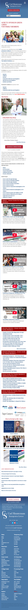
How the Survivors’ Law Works (10, 371)
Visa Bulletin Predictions (6, 60)
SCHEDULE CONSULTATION (13, 10)
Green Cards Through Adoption (10, 182)
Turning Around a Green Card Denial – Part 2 (13, 335)
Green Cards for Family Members (10, 241)
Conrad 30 (3, 550)
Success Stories (6, 169)
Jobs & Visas (16, 548)
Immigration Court (5, 542)
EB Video (16, 584)
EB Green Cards (4, 575)
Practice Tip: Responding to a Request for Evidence (14, 401)
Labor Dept (16, 572)
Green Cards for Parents (8, 185)
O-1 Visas (16, 542)
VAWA (15, 599)
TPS (14, 598)
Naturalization (17, 559)
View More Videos (23, 467)
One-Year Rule (4, 599)
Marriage (3, 559)
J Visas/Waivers (17, 539)
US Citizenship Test (18, 560)
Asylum (3, 591)
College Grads (5, 569)
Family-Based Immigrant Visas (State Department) (14, 360)
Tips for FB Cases (17, 587)
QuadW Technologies (18, 527)
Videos (4, 167)
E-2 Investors (16, 536)
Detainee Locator (4, 587)
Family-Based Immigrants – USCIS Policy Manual (13, 356)
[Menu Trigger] (25, 3)
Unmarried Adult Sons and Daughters (11, 78)
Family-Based (4, 562)
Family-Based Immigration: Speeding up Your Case (14, 293)
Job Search (3, 553)
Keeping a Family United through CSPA (11, 338)
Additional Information (8, 172)
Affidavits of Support (7, 197)
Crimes (2, 584)
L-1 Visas (16, 541)
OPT (2, 571)
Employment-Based (5, 560)
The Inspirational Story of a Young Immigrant (13, 344)
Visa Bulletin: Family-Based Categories (11, 319)
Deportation (4, 579)
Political (3, 593)
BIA (2, 589)
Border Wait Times (18, 577)
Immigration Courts (5, 581)
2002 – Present (17, 581)
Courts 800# (3, 583)
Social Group (4, 596)
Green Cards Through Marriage (10, 179)
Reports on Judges (5, 586)
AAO (15, 574)
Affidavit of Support (18, 593)
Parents (4, 77)
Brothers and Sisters (7, 81)
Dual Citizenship (17, 566)
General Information (7, 170)
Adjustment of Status (5, 565)
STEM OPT (3, 572)
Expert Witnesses (4, 598)
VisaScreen (16, 550)
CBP (2, 541)
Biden (2, 536)
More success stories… (22, 348)
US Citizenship (17, 557)
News (2, 534)
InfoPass (15, 596)
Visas (15, 575)
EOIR (2, 544)
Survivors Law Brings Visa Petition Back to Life (13, 343)
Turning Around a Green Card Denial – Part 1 (13, 337)
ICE (2, 539)
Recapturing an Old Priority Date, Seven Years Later (14, 341)
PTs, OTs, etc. (16, 554)
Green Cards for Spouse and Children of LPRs (13, 192)
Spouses (4, 74)
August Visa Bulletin (5, 478)
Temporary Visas (18, 534)
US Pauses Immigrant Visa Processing (8, 473)
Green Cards (4, 557)
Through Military (17, 563)
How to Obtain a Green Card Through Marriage (13, 216)
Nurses (16, 546)
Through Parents (17, 562)
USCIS (2, 538)
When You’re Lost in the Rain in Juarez (11, 340)
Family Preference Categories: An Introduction (13, 266)
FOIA (15, 595)
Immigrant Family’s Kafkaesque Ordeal (11, 346)
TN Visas (15, 544)
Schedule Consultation (13, 499)
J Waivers (3, 548)
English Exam (16, 551)
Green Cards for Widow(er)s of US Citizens (12, 194)
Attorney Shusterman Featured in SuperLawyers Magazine (12, 476)
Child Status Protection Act (9, 195)
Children (5, 75)
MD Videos (3, 551)
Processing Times (18, 569)
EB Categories (17, 583)
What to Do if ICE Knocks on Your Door (8, 490)
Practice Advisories (7, 173)
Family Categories (17, 586)
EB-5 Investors (4, 563)
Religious (3, 595)
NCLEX (15, 553)
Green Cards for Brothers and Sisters (11, 183)
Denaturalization (17, 565)
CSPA (15, 589)
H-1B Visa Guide (17, 538)
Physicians (4, 546)
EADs (2, 566)
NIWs (2, 554)
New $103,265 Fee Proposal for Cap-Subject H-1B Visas (11, 471)
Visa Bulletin (17, 579)
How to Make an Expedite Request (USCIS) (12, 378)
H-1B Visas (3, 574)
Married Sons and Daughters (9, 80)
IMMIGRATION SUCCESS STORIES (7, 488)
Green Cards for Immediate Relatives (11, 180)
